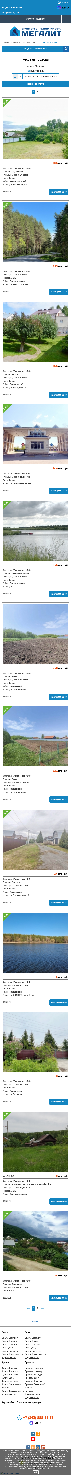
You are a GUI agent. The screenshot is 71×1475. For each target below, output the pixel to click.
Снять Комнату (32, 1341)
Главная (5, 42)
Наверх (35, 1321)
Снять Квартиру (33, 1338)
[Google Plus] (43, 1447)
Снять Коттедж (32, 1344)
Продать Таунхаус (34, 1381)
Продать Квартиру (34, 1368)
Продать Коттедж (33, 1374)
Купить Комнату (10, 1371)
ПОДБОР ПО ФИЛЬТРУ (35, 49)
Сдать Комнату (9, 1341)
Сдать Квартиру (10, 1338)
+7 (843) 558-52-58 (59, 192)
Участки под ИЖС (35, 19)
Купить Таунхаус (10, 1381)
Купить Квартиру (10, 1368)
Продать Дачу (32, 1378)
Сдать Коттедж (9, 1344)
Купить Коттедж (10, 1374)
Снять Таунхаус (33, 1351)
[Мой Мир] (38, 1447)
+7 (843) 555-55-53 (12, 7)
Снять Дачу (30, 1347)
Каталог (14, 42)
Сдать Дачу (7, 1347)
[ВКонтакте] (28, 1447)
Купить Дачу (8, 1378)
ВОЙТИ (65, 2)
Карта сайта (8, 1402)
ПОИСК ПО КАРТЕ (35, 84)
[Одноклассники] (33, 1447)
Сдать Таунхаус (10, 1351)
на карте (7, 191)
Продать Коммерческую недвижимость (32, 1394)
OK (35, 1472)
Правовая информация (29, 1402)
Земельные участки (30, 42)
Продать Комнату (33, 1371)
